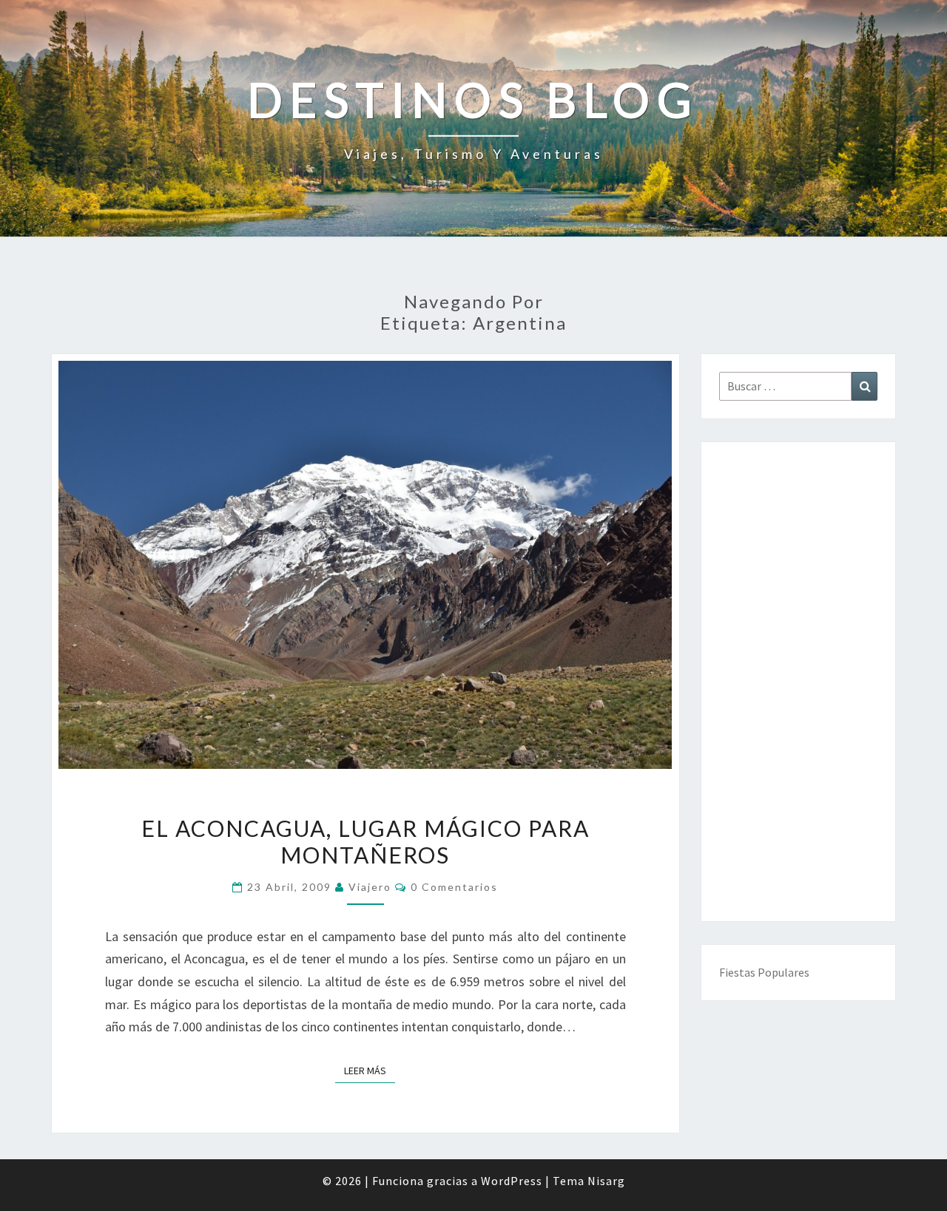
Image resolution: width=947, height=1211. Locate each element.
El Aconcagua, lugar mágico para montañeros (365, 841)
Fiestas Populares (764, 972)
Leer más (369, 1070)
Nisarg (606, 1180)
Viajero (369, 887)
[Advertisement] (798, 681)
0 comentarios (454, 887)
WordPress (511, 1180)
